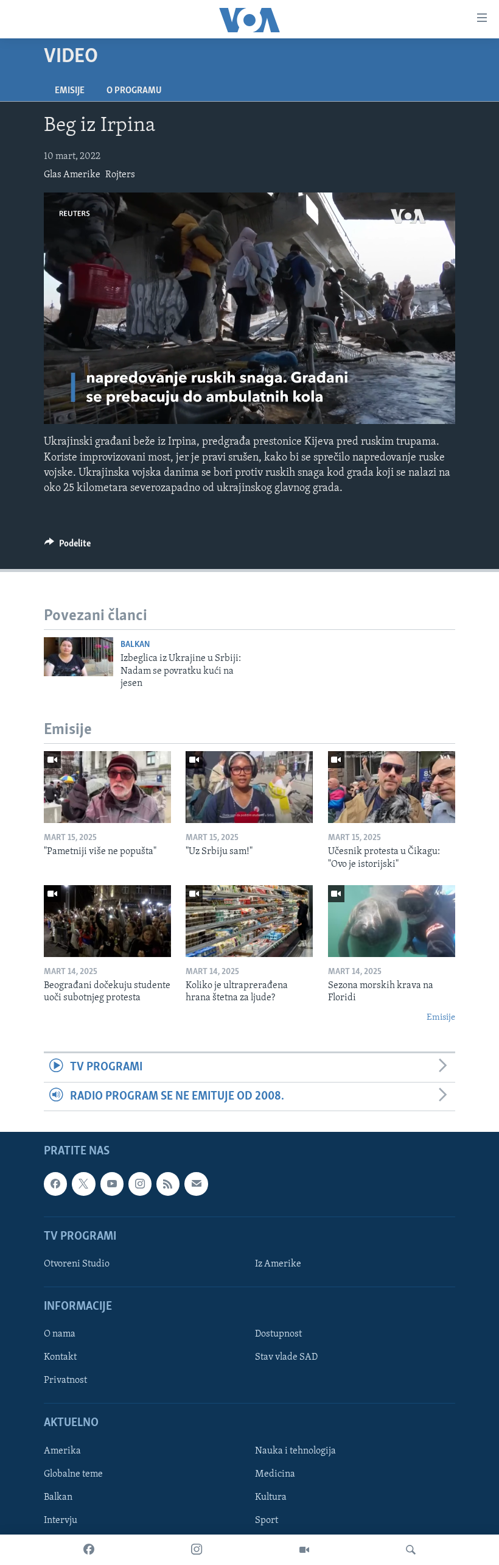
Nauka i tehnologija (295, 1451)
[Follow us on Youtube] (112, 1183)
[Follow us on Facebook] (55, 1183)
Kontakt (60, 1357)
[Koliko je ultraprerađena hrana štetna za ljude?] (249, 921)
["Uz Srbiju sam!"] (249, 787)
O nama (59, 1334)
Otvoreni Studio (77, 1264)
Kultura (271, 1497)
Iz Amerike (278, 1264)
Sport (266, 1520)
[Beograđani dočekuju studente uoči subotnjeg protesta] (107, 921)
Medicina (275, 1474)
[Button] (67, 546)
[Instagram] (196, 1550)
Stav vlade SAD (286, 1357)
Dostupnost (278, 1334)
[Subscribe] (196, 1183)
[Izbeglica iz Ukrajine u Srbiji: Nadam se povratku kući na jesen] (78, 656)
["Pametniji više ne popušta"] (107, 787)
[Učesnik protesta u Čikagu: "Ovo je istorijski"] (391, 787)
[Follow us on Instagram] (140, 1183)
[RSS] (168, 1183)
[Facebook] (89, 1550)
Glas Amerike (72, 175)
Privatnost (65, 1380)
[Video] (304, 1550)
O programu (134, 91)
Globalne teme (73, 1474)
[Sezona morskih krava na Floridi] (391, 921)
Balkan (135, 644)
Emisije (70, 91)
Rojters (120, 175)
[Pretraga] (411, 1550)
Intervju (60, 1520)
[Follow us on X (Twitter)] (83, 1183)
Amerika (62, 1451)
